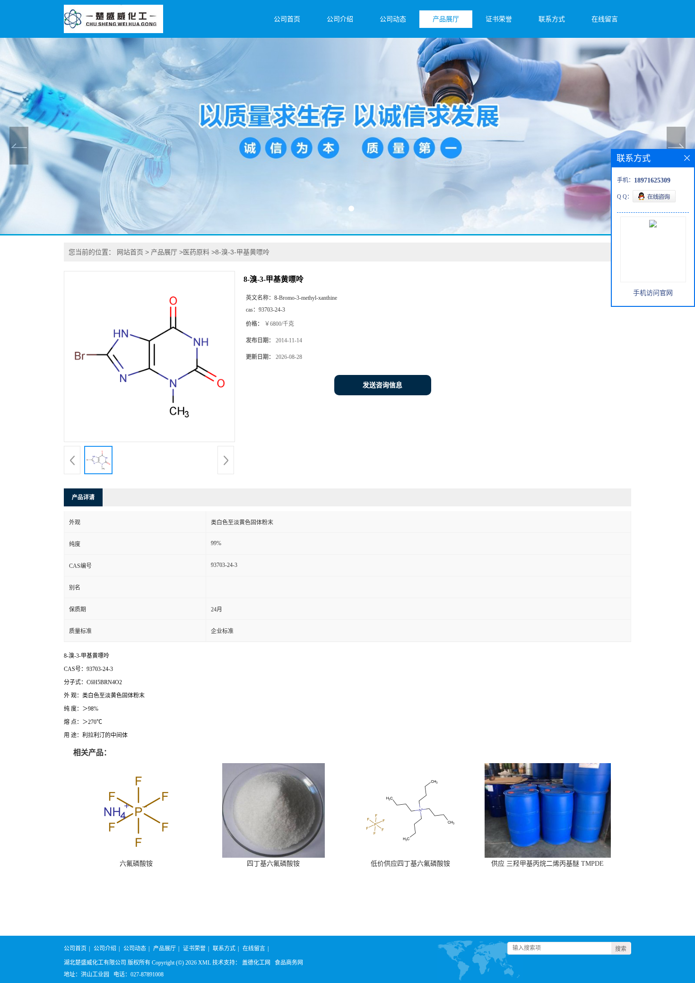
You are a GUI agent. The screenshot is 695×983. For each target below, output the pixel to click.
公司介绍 (340, 19)
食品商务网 (289, 962)
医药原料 (196, 252)
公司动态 (393, 19)
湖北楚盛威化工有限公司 (95, 962)
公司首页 (287, 19)
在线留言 (604, 19)
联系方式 (552, 19)
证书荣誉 (499, 19)
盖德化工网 (256, 962)
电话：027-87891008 (138, 974)
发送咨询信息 (382, 385)
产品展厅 (446, 19)
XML (204, 962)
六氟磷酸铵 (136, 863)
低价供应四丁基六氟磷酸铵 (410, 863)
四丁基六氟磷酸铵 (273, 863)
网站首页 (130, 252)
